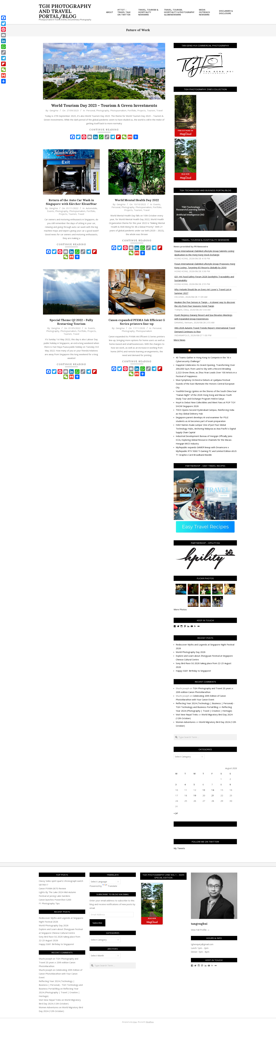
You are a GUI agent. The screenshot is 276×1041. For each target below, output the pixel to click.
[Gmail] (3, 75)
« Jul (176, 813)
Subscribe (97, 922)
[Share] (3, 81)
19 (194, 795)
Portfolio (132, 110)
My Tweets (179, 848)
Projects (141, 110)
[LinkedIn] (3, 41)
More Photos (180, 609)
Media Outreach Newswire (206, 350)
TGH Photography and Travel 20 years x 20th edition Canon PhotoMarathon (58, 962)
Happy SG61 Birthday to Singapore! (193, 670)
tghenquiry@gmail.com (202, 944)
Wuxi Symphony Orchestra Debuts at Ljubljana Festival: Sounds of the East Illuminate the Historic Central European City (205, 383)
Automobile (91, 208)
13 (204, 789)
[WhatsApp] (3, 47)
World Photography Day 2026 (190, 652)
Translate (112, 886)
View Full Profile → (200, 929)
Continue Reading (104, 129)
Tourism (151, 110)
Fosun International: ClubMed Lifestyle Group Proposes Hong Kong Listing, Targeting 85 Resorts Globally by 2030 (204, 265)
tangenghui (199, 923)
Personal (90, 110)
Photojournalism (118, 110)
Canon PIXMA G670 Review (52, 888)
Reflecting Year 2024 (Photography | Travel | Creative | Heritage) (59, 992)
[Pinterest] (3, 29)
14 (212, 789)
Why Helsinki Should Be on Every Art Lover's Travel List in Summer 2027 (202, 291)
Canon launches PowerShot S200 (55, 899)
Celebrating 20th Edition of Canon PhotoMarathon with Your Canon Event (60, 973)
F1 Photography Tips (49, 903)
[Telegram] (3, 58)
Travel (159, 110)
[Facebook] (3, 18)
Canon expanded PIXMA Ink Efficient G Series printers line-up (137, 322)
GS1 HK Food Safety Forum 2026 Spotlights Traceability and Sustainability (204, 278)
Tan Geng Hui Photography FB (205, 824)
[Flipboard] (3, 64)
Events (50, 211)
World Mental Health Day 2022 (137, 200)
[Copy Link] (3, 52)
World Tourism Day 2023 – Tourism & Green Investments (104, 105)
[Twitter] (3, 23)
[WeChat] (3, 70)
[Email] (3, 35)
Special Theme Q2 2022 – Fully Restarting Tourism (71, 322)
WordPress (150, 1022)
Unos (135, 1022)
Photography (102, 110)
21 (212, 795)
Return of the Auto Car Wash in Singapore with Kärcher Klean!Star (71, 202)
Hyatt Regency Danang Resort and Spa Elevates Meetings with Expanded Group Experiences (203, 317)
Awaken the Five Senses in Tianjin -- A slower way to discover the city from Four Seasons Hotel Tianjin (204, 304)
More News (179, 339)
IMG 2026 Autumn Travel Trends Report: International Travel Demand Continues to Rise (204, 329)
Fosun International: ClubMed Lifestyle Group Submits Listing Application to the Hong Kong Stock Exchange (204, 252)
